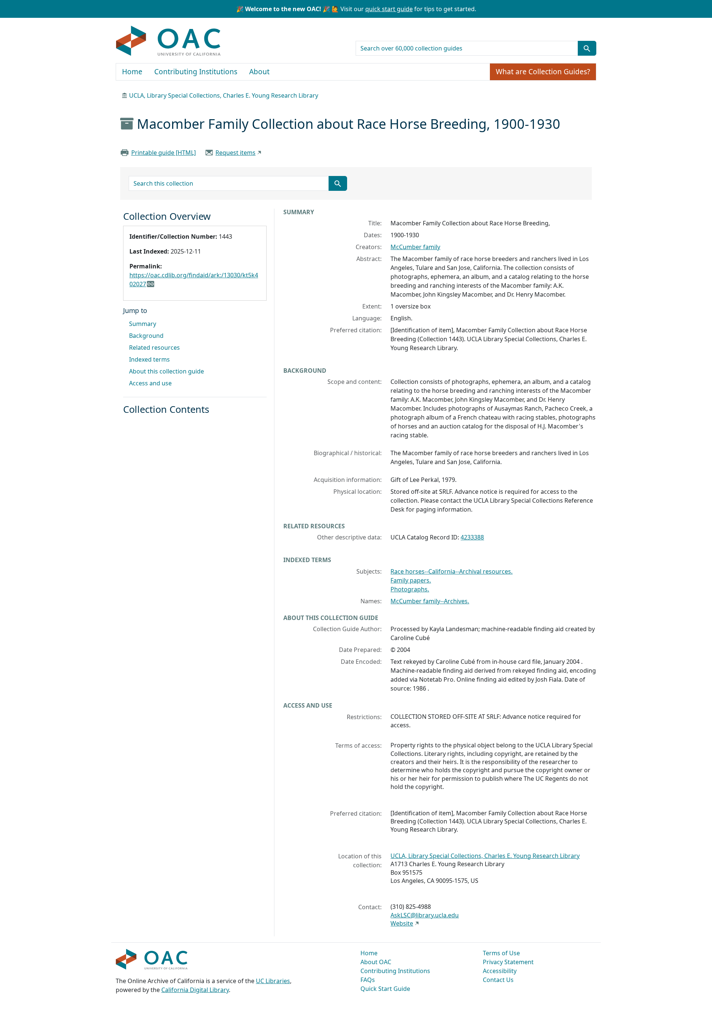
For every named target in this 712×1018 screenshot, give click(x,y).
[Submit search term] (587, 48)
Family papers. (410, 580)
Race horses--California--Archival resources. (451, 571)
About (259, 71)
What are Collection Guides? (543, 71)
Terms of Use (501, 953)
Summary (142, 324)
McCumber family (415, 247)
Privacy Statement (508, 962)
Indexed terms (149, 359)
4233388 (472, 537)
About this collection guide (166, 371)
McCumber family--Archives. (429, 601)
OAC (168, 41)
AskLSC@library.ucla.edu (424, 915)
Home (132, 71)
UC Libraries (273, 981)
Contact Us (498, 980)
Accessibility (500, 971)
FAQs (367, 980)
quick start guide (389, 9)
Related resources (154, 347)
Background (146, 336)
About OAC (375, 962)
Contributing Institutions (195, 71)
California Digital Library (195, 990)
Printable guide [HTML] (163, 153)
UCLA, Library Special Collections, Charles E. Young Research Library (223, 95)
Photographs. (409, 589)
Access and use (150, 383)
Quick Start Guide (385, 989)
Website (401, 923)
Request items (235, 153)
